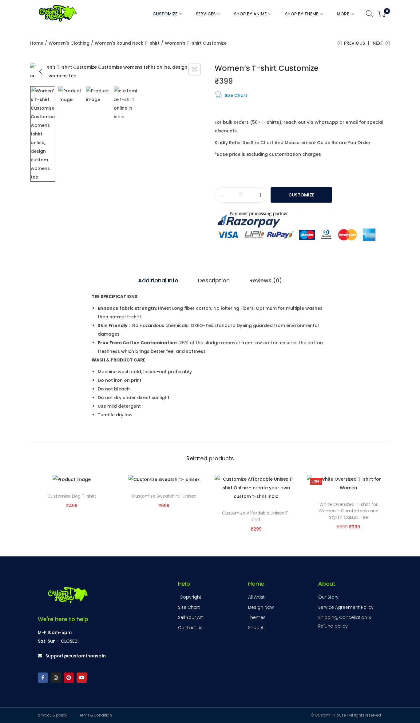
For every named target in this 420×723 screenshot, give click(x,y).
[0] (381, 14)
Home (36, 43)
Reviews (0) (265, 280)
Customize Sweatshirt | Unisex (164, 496)
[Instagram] (56, 678)
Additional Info (158, 280)
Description (214, 280)
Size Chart (236, 95)
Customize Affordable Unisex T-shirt (256, 516)
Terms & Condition (95, 715)
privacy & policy (52, 715)
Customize (301, 195)
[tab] (158, 280)
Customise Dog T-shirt (71, 496)
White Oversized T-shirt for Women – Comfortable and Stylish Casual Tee (348, 510)
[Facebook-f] (43, 678)
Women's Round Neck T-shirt (127, 43)
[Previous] (41, 71)
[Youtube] (82, 678)
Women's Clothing (69, 43)
